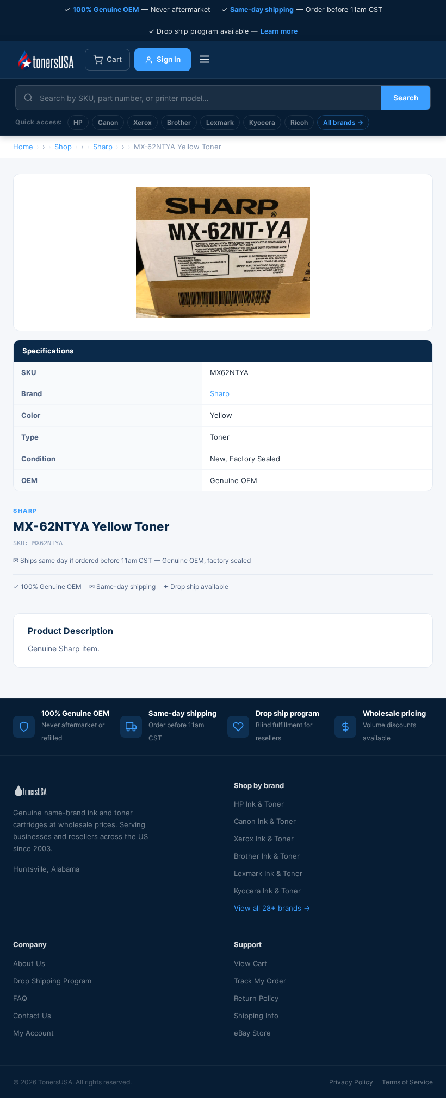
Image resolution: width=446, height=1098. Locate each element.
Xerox (142, 122)
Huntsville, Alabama (46, 869)
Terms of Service (407, 1082)
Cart (114, 59)
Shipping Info (256, 1015)
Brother (179, 122)
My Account (33, 1033)
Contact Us (32, 1015)
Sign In (169, 59)
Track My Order (260, 980)
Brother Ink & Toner (267, 856)
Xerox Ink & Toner (264, 838)
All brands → (343, 122)
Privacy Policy (351, 1082)
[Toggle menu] (204, 60)
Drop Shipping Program (52, 980)
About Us (29, 963)
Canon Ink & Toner (265, 821)
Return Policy (256, 998)
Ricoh (299, 122)
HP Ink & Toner (259, 803)
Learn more (279, 31)
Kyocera (262, 122)
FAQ (20, 998)
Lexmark (220, 122)
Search (405, 97)
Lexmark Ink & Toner (268, 873)
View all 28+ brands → (272, 908)
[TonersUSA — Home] (45, 60)
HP (78, 122)
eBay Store (252, 1033)
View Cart (250, 963)
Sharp (220, 393)
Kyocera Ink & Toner (267, 890)
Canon (108, 122)
